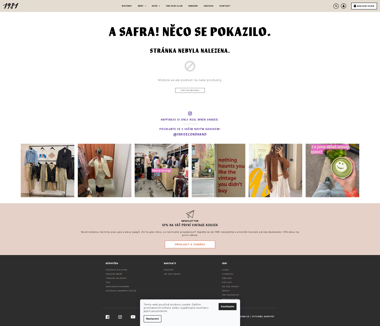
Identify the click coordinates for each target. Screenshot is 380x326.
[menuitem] (127, 6)
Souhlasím (227, 306)
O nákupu (227, 274)
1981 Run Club (229, 299)
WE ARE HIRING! (172, 274)
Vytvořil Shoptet (263, 316)
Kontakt (169, 270)
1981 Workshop (230, 295)
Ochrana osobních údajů (121, 291)
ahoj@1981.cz (241, 316)
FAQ (108, 282)
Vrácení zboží (114, 274)
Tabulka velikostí (116, 278)
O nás (225, 270)
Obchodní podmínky (117, 286)
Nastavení (152, 318)
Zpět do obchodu (190, 90)
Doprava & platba (116, 270)
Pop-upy (227, 282)
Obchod (227, 278)
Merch (226, 291)
